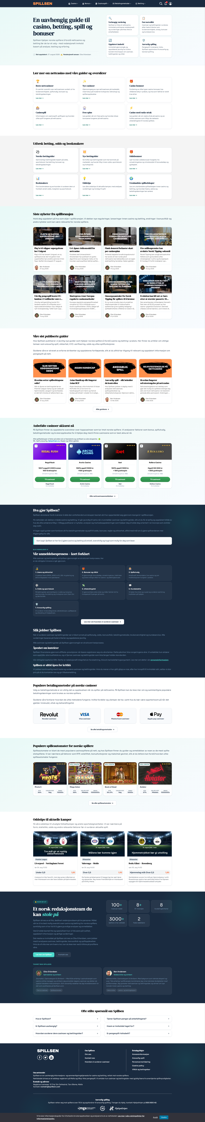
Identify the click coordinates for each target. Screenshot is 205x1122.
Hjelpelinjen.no (54, 441)
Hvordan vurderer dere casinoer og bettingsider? (59, 1033)
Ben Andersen (120, 972)
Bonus (87, 3)
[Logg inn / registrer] (170, 3)
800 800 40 (151, 1103)
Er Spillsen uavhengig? (46, 1026)
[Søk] (160, 3)
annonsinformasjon (159, 660)
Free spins (87, 112)
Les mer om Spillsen (44, 955)
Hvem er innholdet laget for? (120, 1026)
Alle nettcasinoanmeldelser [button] (101, 496)
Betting (141, 3)
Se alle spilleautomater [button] (101, 803)
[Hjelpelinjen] (118, 1110)
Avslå (155, 1117)
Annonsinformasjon (140, 1054)
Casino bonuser (136, 85)
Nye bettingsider (90, 156)
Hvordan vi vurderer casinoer (97, 1062)
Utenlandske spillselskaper (141, 182)
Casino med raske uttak (140, 112)
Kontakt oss (63, 955)
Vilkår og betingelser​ (141, 1069)
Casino (74, 3)
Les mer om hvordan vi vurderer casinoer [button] (101, 622)
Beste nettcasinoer (45, 85)
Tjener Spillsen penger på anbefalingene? (126, 1019)
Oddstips (87, 182)
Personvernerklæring (141, 1062)
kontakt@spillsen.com (50, 1087)
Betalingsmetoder (122, 3)
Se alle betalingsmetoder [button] (101, 729)
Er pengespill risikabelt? (118, 1033)
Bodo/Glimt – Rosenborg (140, 863)
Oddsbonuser (135, 156)
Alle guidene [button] (101, 409)
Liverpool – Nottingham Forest (49, 863)
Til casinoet (50, 479)
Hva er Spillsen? (43, 1019)
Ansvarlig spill (138, 1058)
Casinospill (102, 3)
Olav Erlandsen (50, 972)
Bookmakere (42, 182)
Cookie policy (138, 1066)
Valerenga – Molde (90, 863)
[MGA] (86, 1110)
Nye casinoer (89, 85)
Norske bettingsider (45, 156)
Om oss (88, 1054)
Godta (164, 1117)
